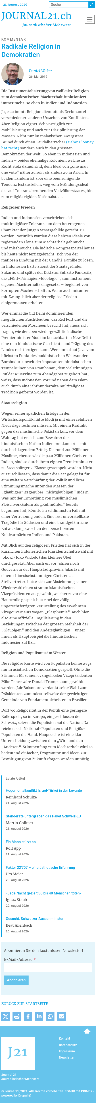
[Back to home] (36, 19)
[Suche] (91, 4)
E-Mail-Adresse (18, 959)
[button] (5, 1016)
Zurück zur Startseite (24, 1003)
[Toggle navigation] (90, 19)
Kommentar (13, 39)
